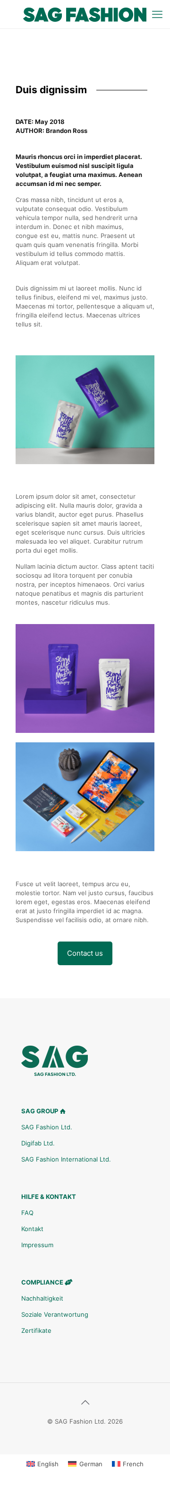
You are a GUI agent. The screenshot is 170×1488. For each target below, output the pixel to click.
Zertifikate (36, 1330)
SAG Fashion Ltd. (46, 1127)
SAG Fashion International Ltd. (66, 1159)
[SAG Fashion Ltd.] (85, 14)
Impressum (37, 1245)
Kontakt (32, 1229)
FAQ (27, 1212)
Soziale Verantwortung (54, 1314)
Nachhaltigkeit (42, 1298)
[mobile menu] (157, 14)
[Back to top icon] (85, 1402)
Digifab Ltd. (38, 1143)
